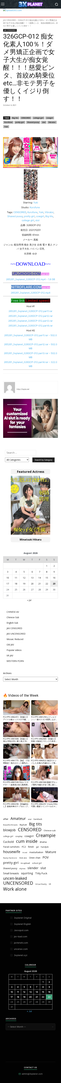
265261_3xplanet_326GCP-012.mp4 (30, 292)
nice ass (23, 858)
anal (29, 819)
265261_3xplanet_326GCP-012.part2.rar (30, 315)
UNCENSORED (18, 883)
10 (7, 577)
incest (24, 852)
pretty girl (19, 122)
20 (32, 583)
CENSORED (25, 118)
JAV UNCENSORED (16, 633)
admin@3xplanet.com (32, 1074)
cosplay (18, 836)
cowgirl (49, 118)
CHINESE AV (13, 611)
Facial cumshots (11, 846)
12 (24, 577)
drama (43, 841)
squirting (27, 873)
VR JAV (10, 655)
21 (39, 583)
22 (47, 583)
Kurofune (8, 122)
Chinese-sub (50, 830)
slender (33, 868)
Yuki (6, 126)
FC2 (24, 846)
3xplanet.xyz (20, 955)
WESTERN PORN (15, 661)
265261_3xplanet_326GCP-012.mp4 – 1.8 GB (30, 279)
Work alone (15, 889)
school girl (37, 863)
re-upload (25, 863)
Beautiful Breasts (10, 825)
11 (16, 577)
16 (54, 577)
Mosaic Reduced (15, 639)
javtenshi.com (21, 942)
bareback (38, 819)
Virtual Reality (41, 884)
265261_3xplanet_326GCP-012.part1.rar (30, 311)
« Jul (29, 600)
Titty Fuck (41, 873)
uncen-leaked (15, 878)
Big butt (23, 824)
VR (50, 884)
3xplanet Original (22, 917)
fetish (31, 846)
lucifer (20, 384)
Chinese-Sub (13, 617)
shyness (22, 868)
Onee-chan (34, 857)
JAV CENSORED (9, 20)
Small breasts (11, 873)
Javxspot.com (21, 930)
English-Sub (12, 622)
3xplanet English (22, 924)
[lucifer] (9, 387)
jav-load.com (20, 936)
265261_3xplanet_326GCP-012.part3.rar (30, 320)
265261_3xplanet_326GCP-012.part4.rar (30, 325)
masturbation (36, 852)
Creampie (46, 835)
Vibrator (52, 122)
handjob (45, 846)
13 (32, 577)
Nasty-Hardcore (10, 858)
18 (16, 583)
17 (7, 583)
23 (54, 583)
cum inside (27, 841)
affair (5, 819)
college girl (38, 118)
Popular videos (14, 650)
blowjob (9, 830)
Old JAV (10, 644)
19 (24, 583)
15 (47, 577)
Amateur (18, 818)
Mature (50, 852)
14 (39, 577)
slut (43, 122)
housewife (11, 851)
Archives (7, 673)
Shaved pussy (33, 122)
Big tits (15, 118)
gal (37, 847)
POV (46, 857)
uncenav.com (21, 949)
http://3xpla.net (23, 389)
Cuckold (8, 841)
